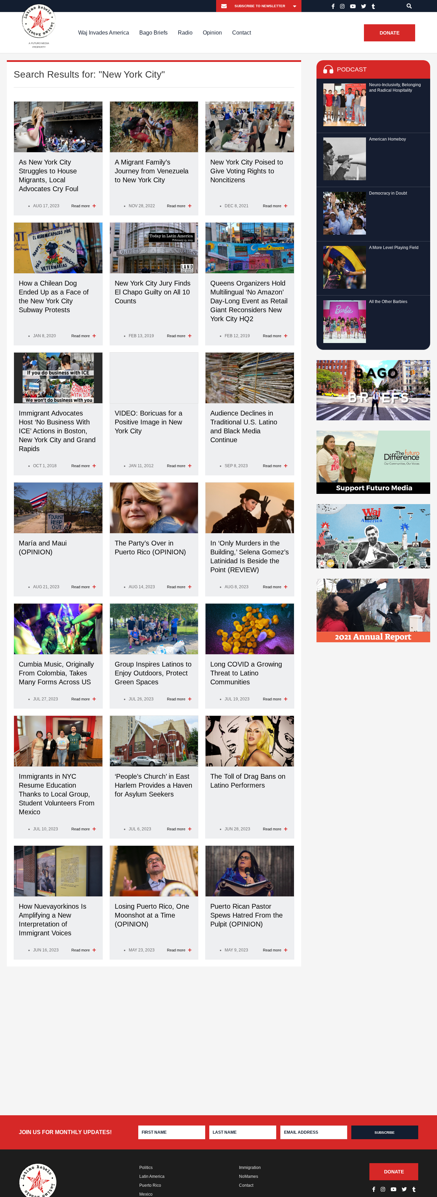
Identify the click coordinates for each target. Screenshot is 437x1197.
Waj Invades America (103, 33)
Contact (241, 33)
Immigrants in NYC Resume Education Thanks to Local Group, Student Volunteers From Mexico (57, 794)
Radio (185, 33)
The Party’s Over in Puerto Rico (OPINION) (150, 547)
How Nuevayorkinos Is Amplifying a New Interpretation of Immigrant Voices (52, 920)
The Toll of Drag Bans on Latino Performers (247, 781)
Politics (146, 1167)
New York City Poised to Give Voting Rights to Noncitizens (246, 171)
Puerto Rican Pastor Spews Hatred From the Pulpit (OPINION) (246, 915)
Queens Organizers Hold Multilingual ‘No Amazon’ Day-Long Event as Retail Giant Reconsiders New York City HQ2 (248, 301)
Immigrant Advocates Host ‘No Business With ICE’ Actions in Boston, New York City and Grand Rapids (57, 430)
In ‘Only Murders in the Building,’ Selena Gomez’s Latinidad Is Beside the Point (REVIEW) (249, 556)
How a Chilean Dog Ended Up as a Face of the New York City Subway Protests (54, 296)
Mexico (146, 1194)
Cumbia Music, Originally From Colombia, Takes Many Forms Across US (56, 673)
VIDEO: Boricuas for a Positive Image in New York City (148, 422)
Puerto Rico (150, 1185)
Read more (81, 206)
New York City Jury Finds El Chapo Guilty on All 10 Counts (153, 292)
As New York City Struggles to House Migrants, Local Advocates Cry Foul (48, 175)
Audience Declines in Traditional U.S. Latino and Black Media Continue (243, 426)
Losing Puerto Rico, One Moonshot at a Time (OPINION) (152, 915)
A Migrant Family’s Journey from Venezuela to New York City (151, 171)
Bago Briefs (153, 33)
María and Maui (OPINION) (43, 547)
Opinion (212, 33)
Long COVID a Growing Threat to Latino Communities (246, 673)
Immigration (250, 1167)
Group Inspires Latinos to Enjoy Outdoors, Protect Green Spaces (153, 673)
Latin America (152, 1176)
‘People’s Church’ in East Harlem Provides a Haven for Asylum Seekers (153, 785)
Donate (389, 33)
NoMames (248, 1176)
